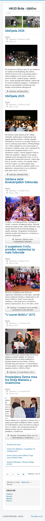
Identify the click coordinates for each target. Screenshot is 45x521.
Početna (9, 494)
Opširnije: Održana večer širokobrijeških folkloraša (23, 240)
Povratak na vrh (36, 516)
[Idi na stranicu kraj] (23, 474)
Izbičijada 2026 (14, 30)
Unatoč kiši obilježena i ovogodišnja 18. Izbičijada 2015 (21, 450)
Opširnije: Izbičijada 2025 (18, 174)
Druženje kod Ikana (14, 444)
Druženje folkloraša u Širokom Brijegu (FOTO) (20, 463)
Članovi (9, 501)
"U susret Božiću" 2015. (20, 314)
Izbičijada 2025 (14, 96)
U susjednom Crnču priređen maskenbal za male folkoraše (20, 249)
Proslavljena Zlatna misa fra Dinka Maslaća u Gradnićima (21, 380)
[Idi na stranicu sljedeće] (18, 474)
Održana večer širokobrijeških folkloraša (21, 180)
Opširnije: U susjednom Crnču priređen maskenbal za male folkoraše (23, 308)
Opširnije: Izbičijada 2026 (18, 91)
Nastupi (9, 498)
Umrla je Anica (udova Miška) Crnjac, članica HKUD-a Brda (20, 456)
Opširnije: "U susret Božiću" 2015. (21, 372)
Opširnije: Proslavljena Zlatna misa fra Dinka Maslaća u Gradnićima (24, 436)
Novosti (9, 496)
